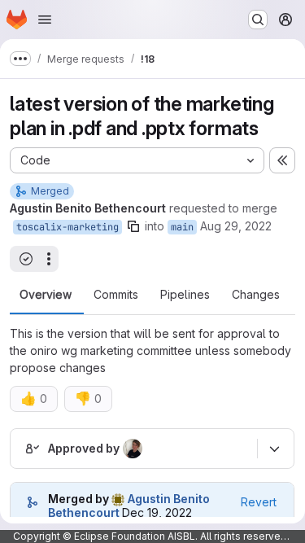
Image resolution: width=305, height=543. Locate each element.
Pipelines (185, 294)
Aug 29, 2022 (236, 226)
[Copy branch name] (133, 226)
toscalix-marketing (67, 227)
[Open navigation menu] (45, 20)
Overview (46, 294)
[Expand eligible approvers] (274, 448)
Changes (256, 294)
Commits (116, 294)
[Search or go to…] (258, 19)
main (182, 227)
